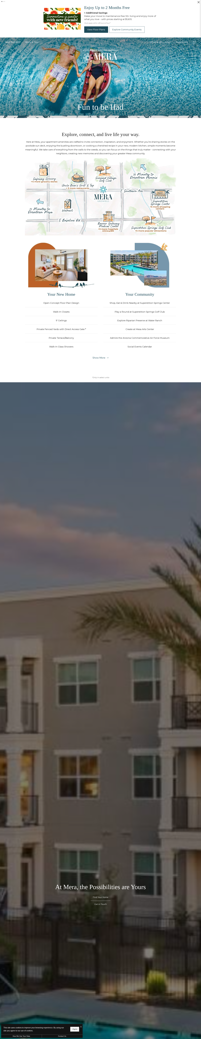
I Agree (74, 1029)
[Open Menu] (194, 39)
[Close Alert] (198, 3)
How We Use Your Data (21, 1036)
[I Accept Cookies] (81, 1027)
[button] (3, 1)
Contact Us (62, 1036)
